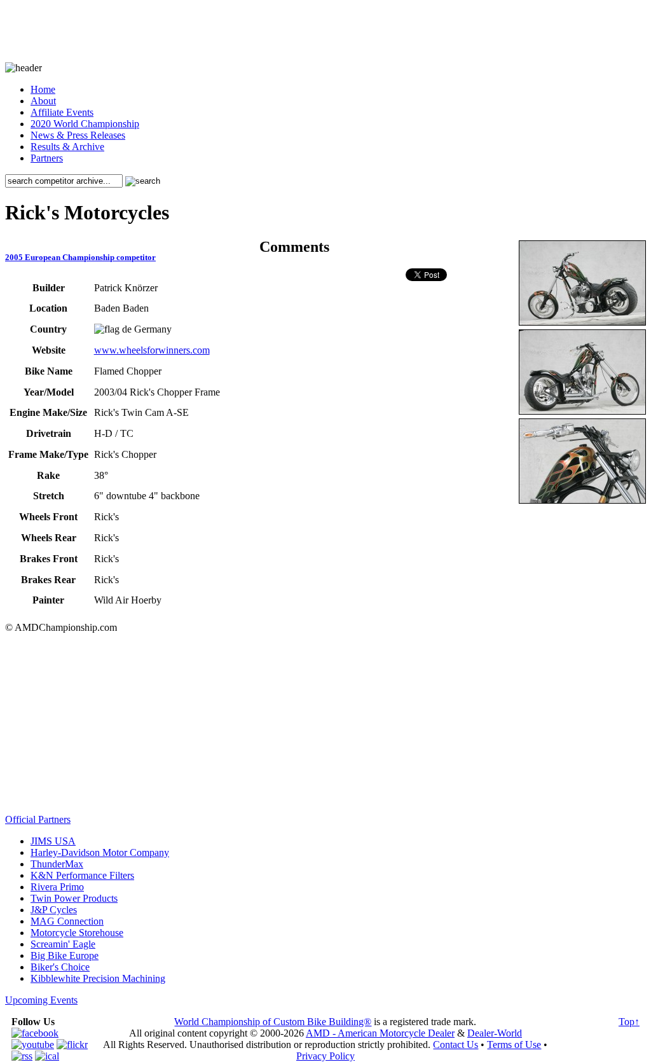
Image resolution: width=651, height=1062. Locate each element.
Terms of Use (514, 1044)
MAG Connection (67, 921)
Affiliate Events (62, 112)
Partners (47, 158)
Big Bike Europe (65, 955)
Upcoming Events (41, 1000)
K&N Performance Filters (82, 875)
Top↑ (629, 1021)
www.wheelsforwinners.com (152, 350)
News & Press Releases (78, 135)
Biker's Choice (60, 967)
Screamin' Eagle (63, 944)
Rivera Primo (57, 886)
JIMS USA (53, 841)
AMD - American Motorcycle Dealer (380, 1033)
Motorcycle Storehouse (77, 932)
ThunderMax (57, 864)
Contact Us (455, 1044)
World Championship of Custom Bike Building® (272, 1021)
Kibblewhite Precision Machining (98, 978)
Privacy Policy (325, 1056)
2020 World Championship (85, 123)
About (43, 100)
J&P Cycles (54, 909)
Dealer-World (494, 1033)
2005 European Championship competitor (80, 257)
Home (43, 89)
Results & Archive (67, 146)
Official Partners (38, 819)
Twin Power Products (74, 898)
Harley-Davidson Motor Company (100, 852)
